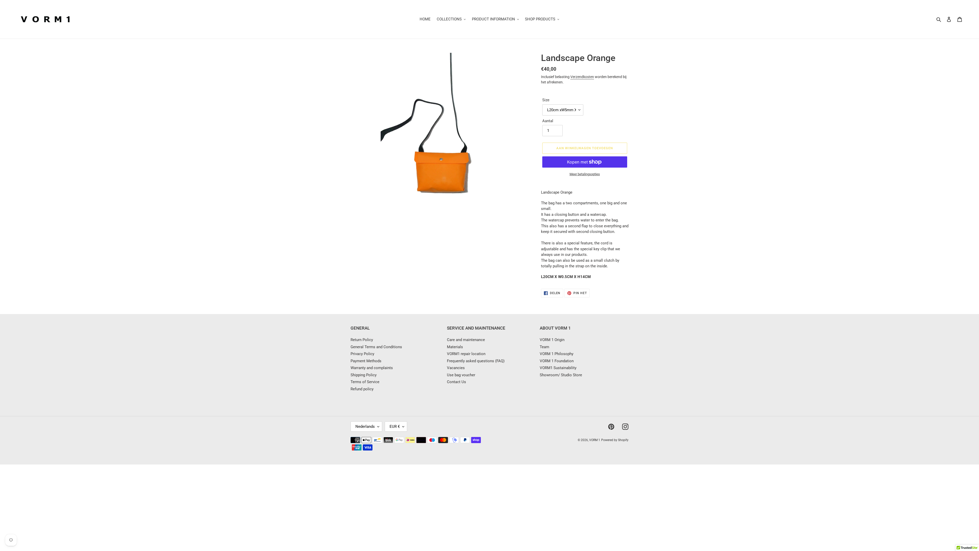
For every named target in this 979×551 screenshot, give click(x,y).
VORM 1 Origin (552, 339)
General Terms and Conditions (376, 347)
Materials (455, 347)
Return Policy (362, 339)
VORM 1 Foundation (557, 361)
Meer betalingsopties (585, 174)
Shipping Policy (364, 375)
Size (545, 100)
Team (544, 347)
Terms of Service (365, 382)
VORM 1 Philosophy (556, 354)
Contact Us (456, 382)
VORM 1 (594, 440)
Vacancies (456, 368)
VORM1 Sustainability (558, 368)
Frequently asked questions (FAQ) (476, 361)
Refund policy (362, 389)
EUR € (395, 426)
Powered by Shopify (614, 440)
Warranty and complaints (372, 368)
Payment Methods (366, 361)
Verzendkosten (582, 77)
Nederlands (365, 426)
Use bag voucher (461, 375)
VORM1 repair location (466, 354)
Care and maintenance (466, 339)
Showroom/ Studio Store (561, 375)
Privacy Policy (362, 354)
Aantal (547, 121)
